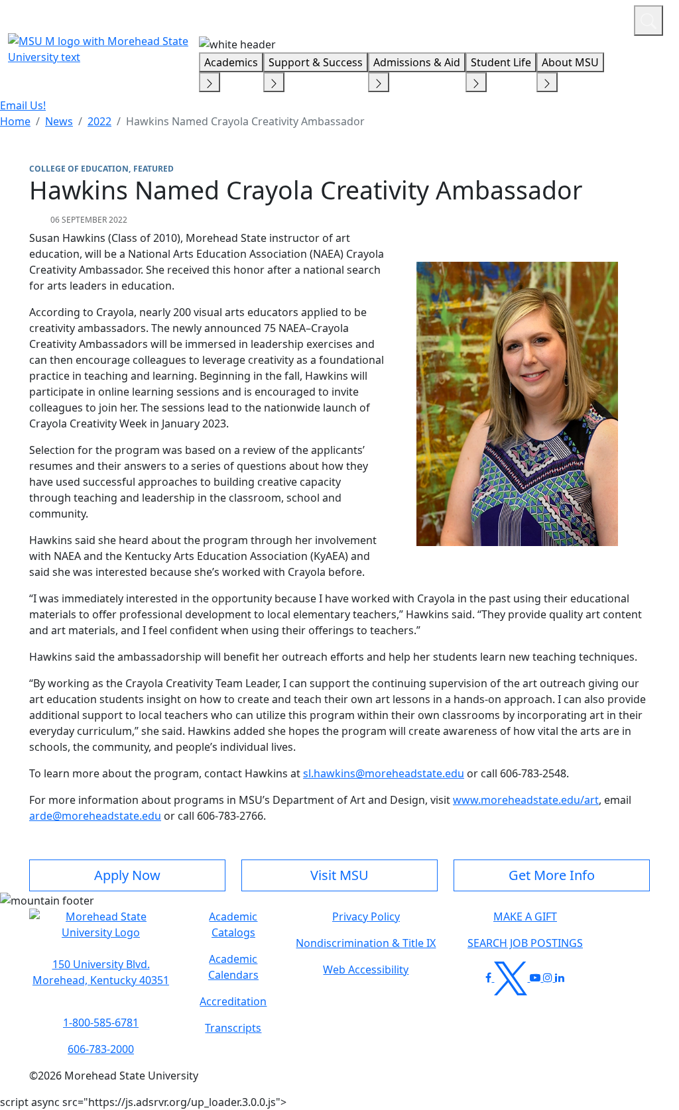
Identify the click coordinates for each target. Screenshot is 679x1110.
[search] (648, 20)
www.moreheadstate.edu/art (526, 800)
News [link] (59, 121)
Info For (370, 18)
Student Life (501, 62)
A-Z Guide (535, 18)
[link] (100, 972)
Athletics (599, 18)
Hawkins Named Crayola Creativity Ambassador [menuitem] (245, 121)
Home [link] (15, 121)
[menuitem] (15, 121)
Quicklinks (451, 18)
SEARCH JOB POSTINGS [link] (525, 943)
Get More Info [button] (552, 875)
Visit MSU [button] (339, 875)
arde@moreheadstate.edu (95, 815)
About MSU (570, 62)
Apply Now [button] (127, 875)
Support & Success (316, 62)
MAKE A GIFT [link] (525, 916)
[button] (100, 931)
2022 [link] (99, 121)
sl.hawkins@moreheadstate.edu (383, 773)
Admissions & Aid (416, 62)
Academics (231, 62)
